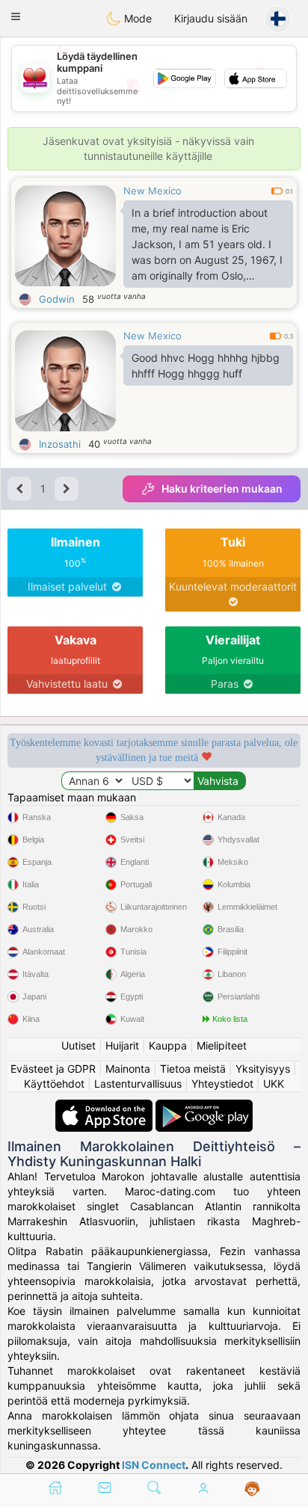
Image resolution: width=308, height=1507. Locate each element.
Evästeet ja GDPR (53, 1068)
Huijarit (122, 1045)
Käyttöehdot (54, 1083)
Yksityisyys (262, 1068)
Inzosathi (60, 444)
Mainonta (127, 1068)
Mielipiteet (222, 1045)
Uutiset (78, 1045)
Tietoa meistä (193, 1068)
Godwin (57, 299)
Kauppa (168, 1045)
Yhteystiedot (222, 1083)
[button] (15, 16)
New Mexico (152, 191)
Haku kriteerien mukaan (222, 488)
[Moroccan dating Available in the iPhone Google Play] (204, 1106)
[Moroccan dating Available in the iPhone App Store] (105, 1106)
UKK (273, 1083)
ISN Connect (153, 1464)
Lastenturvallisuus (138, 1083)
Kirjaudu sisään (210, 18)
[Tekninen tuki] (252, 1489)
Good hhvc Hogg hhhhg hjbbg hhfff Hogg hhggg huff (206, 365)
